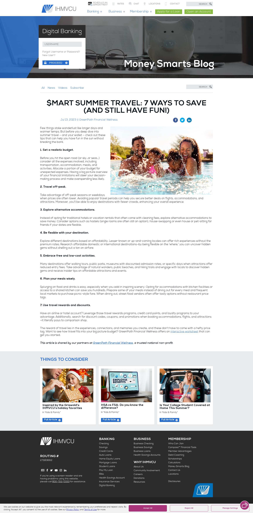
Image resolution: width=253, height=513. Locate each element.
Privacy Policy (72, 509)
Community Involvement (147, 470)
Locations (173, 473)
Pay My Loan (106, 470)
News (51, 88)
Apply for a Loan (168, 11)
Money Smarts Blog (178, 466)
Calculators (174, 462)
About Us (139, 466)
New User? (48, 55)
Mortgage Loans (108, 462)
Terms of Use (90, 509)
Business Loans (142, 451)
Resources (139, 481)
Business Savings (143, 447)
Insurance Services (109, 481)
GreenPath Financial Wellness (113, 343)
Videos (62, 88)
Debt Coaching (176, 454)
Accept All (147, 508)
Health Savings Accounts (147, 454)
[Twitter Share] (182, 120)
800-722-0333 (61, 481)
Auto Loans (105, 454)
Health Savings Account (112, 477)
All (43, 88)
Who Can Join (176, 443)
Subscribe (77, 88)
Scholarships (175, 458)
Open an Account (199, 11)
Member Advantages (180, 451)
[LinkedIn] (65, 470)
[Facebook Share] (175, 120)
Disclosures (174, 481)
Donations (139, 478)
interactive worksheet (184, 331)
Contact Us (174, 470)
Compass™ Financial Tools (182, 447)
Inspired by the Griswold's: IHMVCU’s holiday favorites (62, 407)
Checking (104, 443)
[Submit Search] (210, 4)
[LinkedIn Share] (189, 120)
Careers (138, 474)
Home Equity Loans (109, 458)
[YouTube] (56, 470)
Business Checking (144, 443)
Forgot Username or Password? (61, 52)
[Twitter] (51, 470)
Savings (103, 447)
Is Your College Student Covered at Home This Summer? (185, 407)
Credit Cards (106, 451)
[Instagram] (61, 470)
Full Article (50, 420)
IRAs (101, 473)
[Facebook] (47, 470)
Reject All (189, 508)
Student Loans (107, 466)
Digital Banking (107, 485)
